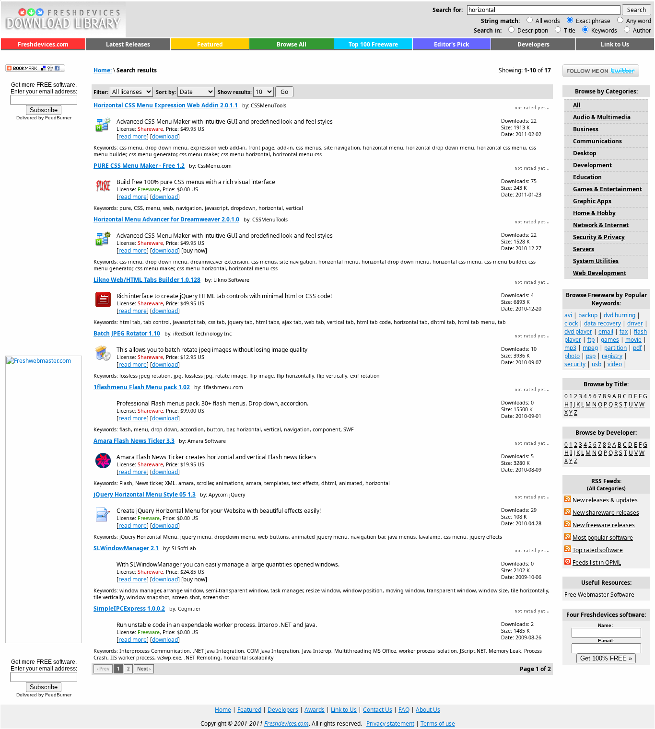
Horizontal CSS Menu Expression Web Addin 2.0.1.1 (166, 105)
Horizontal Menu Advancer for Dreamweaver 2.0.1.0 (166, 219)
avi (568, 315)
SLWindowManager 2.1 (126, 548)
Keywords (603, 30)
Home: (103, 70)
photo (572, 356)
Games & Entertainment (607, 189)
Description (532, 30)
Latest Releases (128, 44)
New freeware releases (604, 525)
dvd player (578, 331)
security (574, 364)
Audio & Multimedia (602, 117)
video (615, 364)
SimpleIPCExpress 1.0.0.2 (129, 608)
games (610, 340)
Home (223, 710)
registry (612, 356)
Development (592, 165)
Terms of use (438, 723)
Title (568, 30)
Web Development (599, 273)
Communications (597, 141)
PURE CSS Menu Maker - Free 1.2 (139, 166)
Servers (583, 249)
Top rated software (598, 550)
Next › (144, 669)
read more (132, 136)
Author (641, 30)
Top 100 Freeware (373, 44)
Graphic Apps (592, 201)
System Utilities (596, 261)
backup (587, 315)
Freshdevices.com (43, 44)
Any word (638, 21)
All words (548, 21)
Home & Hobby (594, 213)
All (577, 105)
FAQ (403, 710)
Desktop (585, 153)
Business (585, 129)
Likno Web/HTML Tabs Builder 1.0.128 (147, 280)
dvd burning (619, 315)
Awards (314, 710)
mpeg (590, 348)
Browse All (291, 44)
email (605, 331)
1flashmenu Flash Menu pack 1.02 (142, 387)
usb (596, 364)
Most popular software (603, 537)
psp (591, 356)
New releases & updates (605, 500)
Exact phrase (593, 21)
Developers (533, 44)
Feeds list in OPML (597, 562)
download (165, 136)
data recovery (602, 323)
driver (635, 323)
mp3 (570, 348)
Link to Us (615, 44)
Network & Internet (601, 225)
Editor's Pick (451, 44)
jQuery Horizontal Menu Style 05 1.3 (145, 494)
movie (633, 340)
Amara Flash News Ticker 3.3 (134, 441)
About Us (428, 710)
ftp (591, 340)
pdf (637, 348)
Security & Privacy (599, 237)
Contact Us (377, 710)
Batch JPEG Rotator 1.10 (127, 333)
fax (624, 331)
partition (615, 348)
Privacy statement (390, 723)
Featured (210, 44)
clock (571, 323)
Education (587, 177)
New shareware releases (606, 513)
